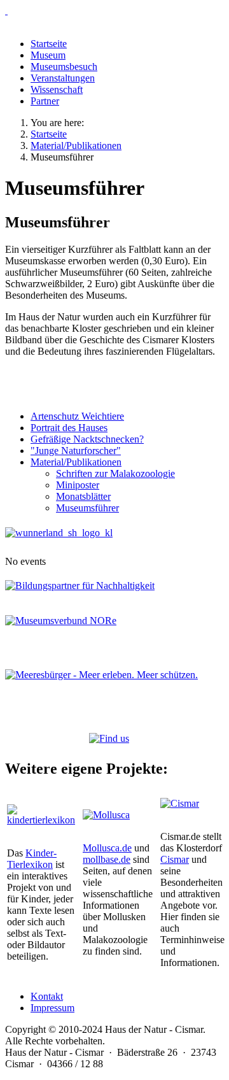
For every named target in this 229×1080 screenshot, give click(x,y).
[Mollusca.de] (106, 814)
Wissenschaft (57, 89)
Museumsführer (87, 507)
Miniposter (77, 485)
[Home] (114, 11)
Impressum (52, 1007)
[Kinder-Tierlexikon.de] (41, 819)
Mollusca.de (107, 847)
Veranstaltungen (63, 78)
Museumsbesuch (64, 66)
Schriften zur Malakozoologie (115, 473)
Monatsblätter (83, 496)
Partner (45, 101)
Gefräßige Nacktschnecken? (87, 439)
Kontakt (47, 996)
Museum (48, 55)
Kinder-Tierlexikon (32, 859)
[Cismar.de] (179, 803)
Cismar (174, 859)
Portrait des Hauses (69, 427)
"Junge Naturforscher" (76, 450)
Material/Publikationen (76, 462)
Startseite (49, 43)
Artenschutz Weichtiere (77, 416)
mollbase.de (106, 859)
